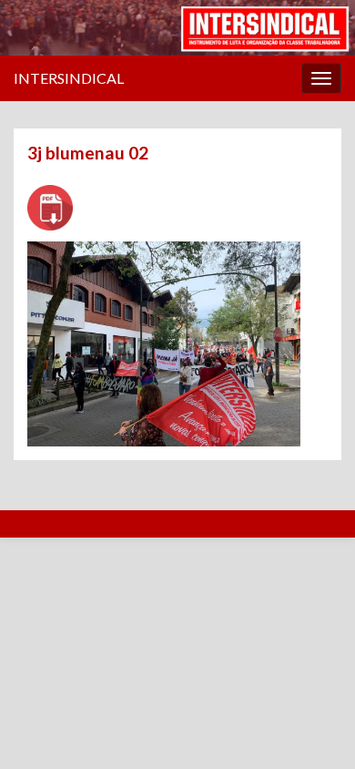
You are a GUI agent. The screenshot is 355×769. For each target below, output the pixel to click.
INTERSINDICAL (69, 78)
